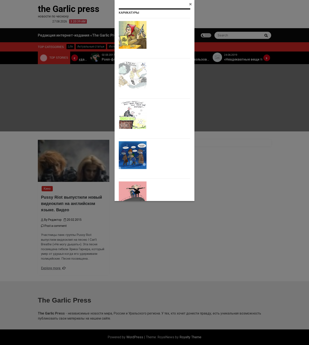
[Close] (190, 4)
